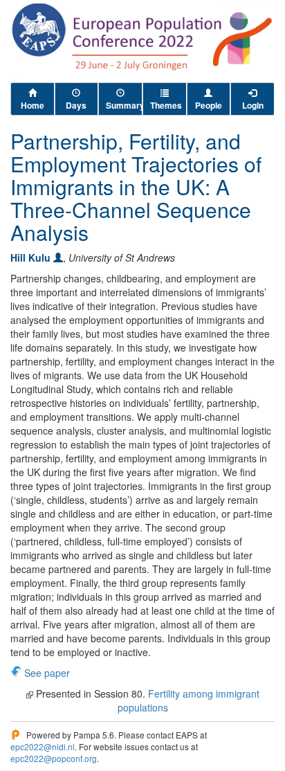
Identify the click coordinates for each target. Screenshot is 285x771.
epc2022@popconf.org (53, 758)
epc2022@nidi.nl (42, 746)
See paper (47, 673)
